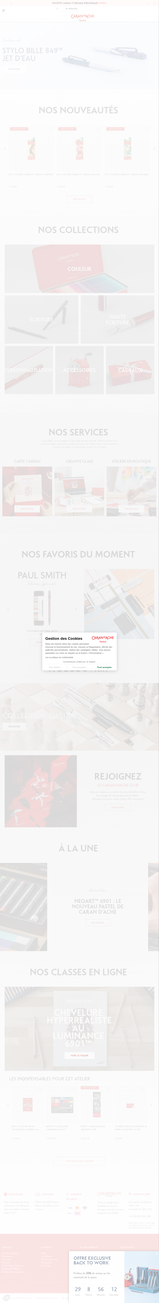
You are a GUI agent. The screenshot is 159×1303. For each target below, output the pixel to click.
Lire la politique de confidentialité (59, 657)
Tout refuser (55, 667)
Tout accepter (104, 667)
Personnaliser (79, 667)
